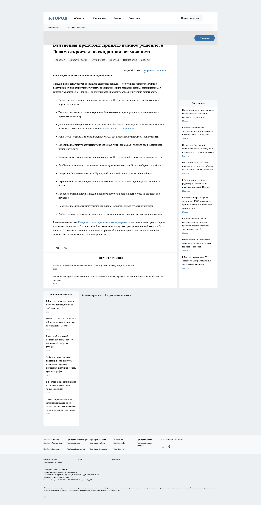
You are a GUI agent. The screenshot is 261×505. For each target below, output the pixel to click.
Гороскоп (60, 59)
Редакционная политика (53, 463)
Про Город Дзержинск (52, 449)
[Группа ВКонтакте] (162, 447)
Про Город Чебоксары (52, 440)
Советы (145, 59)
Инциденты (99, 18)
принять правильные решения (117, 128)
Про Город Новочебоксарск (77, 440)
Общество (79, 18)
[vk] (57, 248)
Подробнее (115, 490)
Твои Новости (119, 449)
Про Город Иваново (144, 440)
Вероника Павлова (155, 70)
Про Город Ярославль (98, 440)
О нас (80, 459)
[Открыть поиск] (210, 18)
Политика (134, 18)
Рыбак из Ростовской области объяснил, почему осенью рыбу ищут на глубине (93, 267)
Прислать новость (190, 18)
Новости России (78, 59)
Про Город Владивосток (76, 449)
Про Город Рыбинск (97, 443)
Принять (204, 38)
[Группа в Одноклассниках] (169, 447)
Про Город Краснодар (98, 449)
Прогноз (114, 59)
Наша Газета (118, 440)
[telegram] (66, 248)
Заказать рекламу (76, 27)
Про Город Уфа (119, 443)
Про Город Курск (73, 443)
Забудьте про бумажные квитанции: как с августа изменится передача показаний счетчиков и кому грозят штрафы (108, 280)
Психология (130, 59)
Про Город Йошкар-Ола (53, 443)
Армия (117, 18)
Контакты (116, 459)
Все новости (53, 27)
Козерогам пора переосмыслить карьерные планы (106, 222)
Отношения (98, 59)
